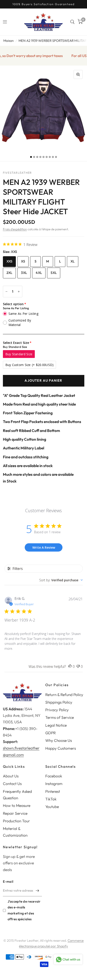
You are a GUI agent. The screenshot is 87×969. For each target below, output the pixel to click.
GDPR (50, 732)
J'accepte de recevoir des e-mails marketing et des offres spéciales (24, 910)
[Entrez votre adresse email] (37, 890)
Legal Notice (56, 725)
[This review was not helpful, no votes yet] (78, 667)
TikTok (50, 799)
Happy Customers (60, 748)
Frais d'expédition (15, 229)
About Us (11, 776)
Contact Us (12, 783)
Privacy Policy (57, 709)
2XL (9, 273)
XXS (9, 261)
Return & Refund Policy (64, 694)
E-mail (8, 881)
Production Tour (16, 821)
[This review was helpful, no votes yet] (70, 667)
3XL (24, 273)
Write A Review (43, 547)
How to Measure (16, 805)
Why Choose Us (58, 740)
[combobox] (61, 580)
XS (23, 261)
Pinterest (52, 791)
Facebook (53, 776)
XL (72, 261)
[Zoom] (78, 74)
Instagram (53, 783)
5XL (54, 273)
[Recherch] (72, 21)
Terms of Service (59, 717)
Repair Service (15, 813)
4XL (39, 273)
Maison (8, 40)
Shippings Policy (58, 702)
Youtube (52, 806)
